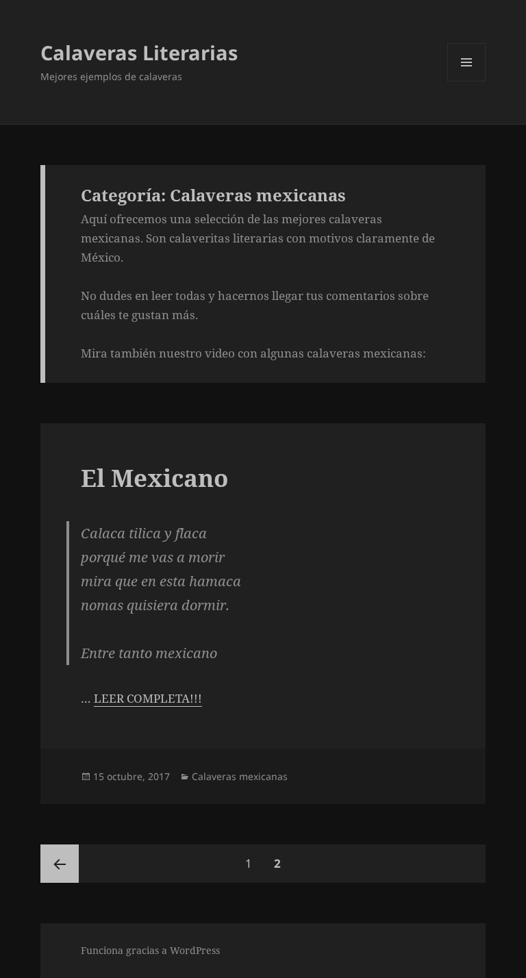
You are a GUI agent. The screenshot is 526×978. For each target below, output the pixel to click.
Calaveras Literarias (139, 52)
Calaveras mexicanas (240, 776)
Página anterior (59, 863)
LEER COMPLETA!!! (148, 698)
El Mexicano (154, 478)
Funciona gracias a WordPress (150, 950)
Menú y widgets (467, 81)
